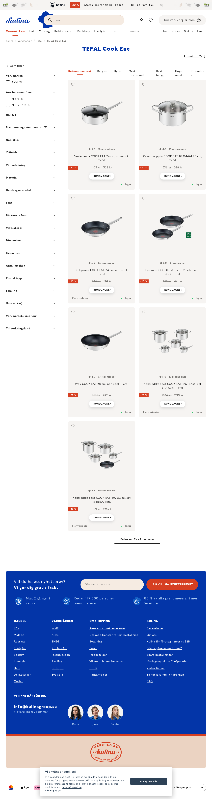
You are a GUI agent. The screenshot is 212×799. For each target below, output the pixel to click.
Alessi (55, 635)
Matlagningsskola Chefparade (167, 661)
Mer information (71, 787)
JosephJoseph (61, 655)
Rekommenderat (79, 71)
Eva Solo (57, 674)
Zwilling (57, 661)
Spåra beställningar (160, 655)
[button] (137, 73)
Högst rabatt (179, 72)
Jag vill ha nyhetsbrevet (172, 584)
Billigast (102, 71)
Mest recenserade (137, 72)
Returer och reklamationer (107, 628)
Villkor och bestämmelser (106, 661)
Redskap (20, 641)
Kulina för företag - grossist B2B (168, 641)
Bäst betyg (160, 72)
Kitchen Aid (59, 648)
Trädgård (20, 648)
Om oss (152, 635)
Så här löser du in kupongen (165, 674)
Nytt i (188, 31)
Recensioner (155, 628)
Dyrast (118, 71)
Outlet (18, 681)
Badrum (19, 655)
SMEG (55, 641)
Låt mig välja (53, 790)
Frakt (93, 648)
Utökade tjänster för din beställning (113, 635)
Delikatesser (22, 674)
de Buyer (57, 668)
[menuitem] (15, 32)
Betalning (95, 641)
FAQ (150, 681)
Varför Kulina (155, 668)
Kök (16, 628)
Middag (19, 635)
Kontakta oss (98, 674)
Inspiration (171, 31)
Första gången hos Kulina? (164, 648)
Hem (17, 668)
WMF (55, 628)
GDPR (93, 668)
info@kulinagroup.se (35, 707)
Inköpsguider (98, 655)
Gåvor (201, 31)
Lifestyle (20, 661)
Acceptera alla (148, 781)
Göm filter (17, 66)
